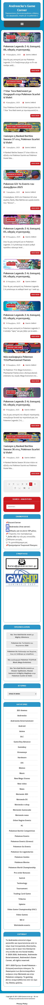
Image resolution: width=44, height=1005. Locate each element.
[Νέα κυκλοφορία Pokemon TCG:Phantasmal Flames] (22, 351)
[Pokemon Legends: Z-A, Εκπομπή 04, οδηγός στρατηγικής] (22, 268)
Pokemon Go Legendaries (22, 852)
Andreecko (22, 716)
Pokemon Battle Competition (22, 831)
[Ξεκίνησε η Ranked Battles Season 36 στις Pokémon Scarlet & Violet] (22, 441)
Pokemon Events (22, 836)
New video (22, 784)
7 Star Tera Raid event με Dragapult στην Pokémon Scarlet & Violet (21, 94)
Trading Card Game (22, 894)
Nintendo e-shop (22, 805)
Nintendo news (22, 815)
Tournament (22, 888)
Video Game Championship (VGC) (22, 909)
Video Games (22, 915)
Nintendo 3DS (22, 794)
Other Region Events (22, 820)
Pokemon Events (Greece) (22, 841)
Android (22, 726)
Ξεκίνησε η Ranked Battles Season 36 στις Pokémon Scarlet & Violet (21, 449)
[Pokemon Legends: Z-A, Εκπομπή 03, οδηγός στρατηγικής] (22, 310)
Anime (22, 731)
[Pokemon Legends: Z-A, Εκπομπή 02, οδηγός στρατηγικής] (22, 396)
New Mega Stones (22, 778)
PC (22, 826)
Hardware (22, 758)
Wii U (22, 920)
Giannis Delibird (31, 55)
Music (22, 773)
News (22, 789)
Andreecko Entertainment (22, 721)
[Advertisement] (22, 606)
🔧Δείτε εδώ (11, 537)
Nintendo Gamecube (22, 810)
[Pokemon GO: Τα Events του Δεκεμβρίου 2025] (22, 179)
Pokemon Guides (22, 857)
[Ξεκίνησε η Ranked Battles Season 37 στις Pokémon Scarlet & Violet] (22, 131)
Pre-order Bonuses (22, 873)
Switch (22, 878)
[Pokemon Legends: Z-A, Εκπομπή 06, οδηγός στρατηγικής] (22, 41)
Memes (22, 768)
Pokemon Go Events (22, 847)
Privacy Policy (22, 1004)
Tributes (22, 899)
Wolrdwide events (22, 925)
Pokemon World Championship (22, 867)
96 (24, 488)
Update (22, 904)
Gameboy (22, 747)
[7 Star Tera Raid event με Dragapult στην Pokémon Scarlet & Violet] (22, 86)
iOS (22, 763)
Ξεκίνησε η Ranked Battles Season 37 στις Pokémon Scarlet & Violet (21, 139)
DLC (22, 737)
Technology (22, 883)
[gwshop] (22, 585)
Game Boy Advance (22, 742)
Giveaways (22, 752)
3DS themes (22, 710)
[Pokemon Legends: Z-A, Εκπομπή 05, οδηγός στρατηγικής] (22, 223)
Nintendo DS (22, 799)
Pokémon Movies (22, 862)
